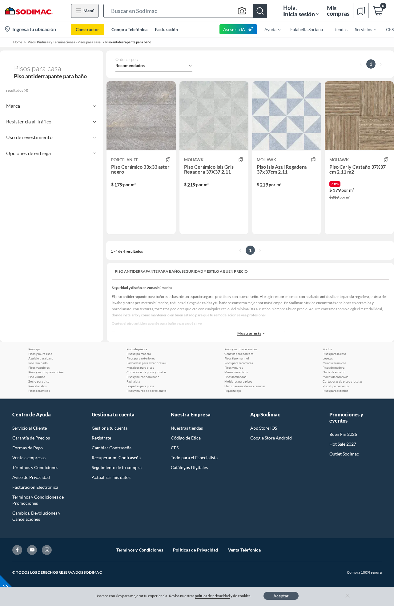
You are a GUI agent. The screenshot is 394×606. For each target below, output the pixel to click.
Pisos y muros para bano (143, 377)
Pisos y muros (233, 367)
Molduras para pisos (238, 381)
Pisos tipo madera (139, 353)
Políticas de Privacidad (195, 549)
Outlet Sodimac (344, 453)
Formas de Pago (27, 447)
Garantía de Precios (31, 437)
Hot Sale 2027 (342, 444)
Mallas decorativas (335, 377)
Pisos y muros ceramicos (240, 349)
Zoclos (327, 349)
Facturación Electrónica (35, 487)
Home (17, 42)
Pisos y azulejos (39, 367)
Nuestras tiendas (187, 428)
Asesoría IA (234, 29)
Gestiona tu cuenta (109, 428)
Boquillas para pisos (140, 386)
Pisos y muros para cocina (45, 372)
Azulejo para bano (41, 358)
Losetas (328, 358)
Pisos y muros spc (40, 353)
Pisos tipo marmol (236, 358)
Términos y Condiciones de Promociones (38, 500)
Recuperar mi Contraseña (116, 457)
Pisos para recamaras (238, 363)
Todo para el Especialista (194, 457)
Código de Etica (186, 437)
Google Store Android (271, 437)
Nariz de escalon (334, 372)
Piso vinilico (36, 377)
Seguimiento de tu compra (117, 467)
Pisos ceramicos (39, 390)
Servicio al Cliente (29, 428)
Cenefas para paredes (238, 353)
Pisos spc (34, 349)
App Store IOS (263, 428)
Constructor (87, 29)
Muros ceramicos (236, 372)
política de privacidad (212, 595)
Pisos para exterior (335, 390)
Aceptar (281, 595)
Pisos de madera (333, 367)
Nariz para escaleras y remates (244, 386)
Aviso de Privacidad (31, 477)
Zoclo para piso (39, 381)
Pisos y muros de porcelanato (147, 390)
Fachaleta (133, 381)
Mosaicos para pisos (140, 367)
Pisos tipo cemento (336, 386)
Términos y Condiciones (35, 467)
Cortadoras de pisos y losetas (146, 372)
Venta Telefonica (244, 549)
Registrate (101, 437)
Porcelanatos (37, 386)
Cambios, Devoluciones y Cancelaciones (36, 516)
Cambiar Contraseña (111, 447)
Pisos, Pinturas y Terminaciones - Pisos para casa (64, 42)
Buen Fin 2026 (343, 434)
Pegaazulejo (232, 390)
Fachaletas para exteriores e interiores (148, 363)
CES (175, 447)
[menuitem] (268, 29)
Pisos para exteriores (141, 358)
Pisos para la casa (334, 353)
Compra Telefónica (129, 29)
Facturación (166, 29)
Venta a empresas (29, 457)
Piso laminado (38, 363)
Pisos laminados (235, 377)
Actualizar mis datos (111, 477)
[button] (185, 11)
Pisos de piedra (137, 349)
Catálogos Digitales (189, 467)
